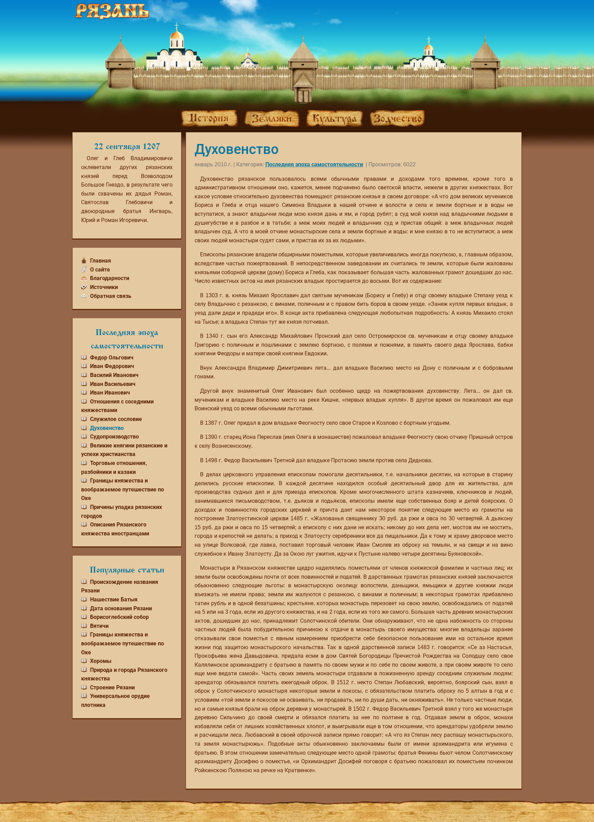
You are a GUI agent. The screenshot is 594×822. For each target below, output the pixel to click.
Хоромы (100, 661)
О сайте (100, 270)
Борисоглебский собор (119, 617)
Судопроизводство (114, 437)
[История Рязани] (209, 118)
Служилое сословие (116, 419)
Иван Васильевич (112, 384)
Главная (100, 261)
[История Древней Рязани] (112, 11)
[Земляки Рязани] (271, 118)
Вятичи (99, 626)
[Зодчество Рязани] (397, 118)
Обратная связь (110, 296)
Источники (104, 287)
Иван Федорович (112, 366)
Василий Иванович (114, 375)
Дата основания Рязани (121, 608)
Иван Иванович (110, 393)
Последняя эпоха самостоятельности (314, 164)
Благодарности (109, 278)
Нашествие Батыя (114, 599)
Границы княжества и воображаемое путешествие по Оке (122, 489)
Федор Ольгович (111, 357)
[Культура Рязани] (334, 118)
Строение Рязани (112, 687)
